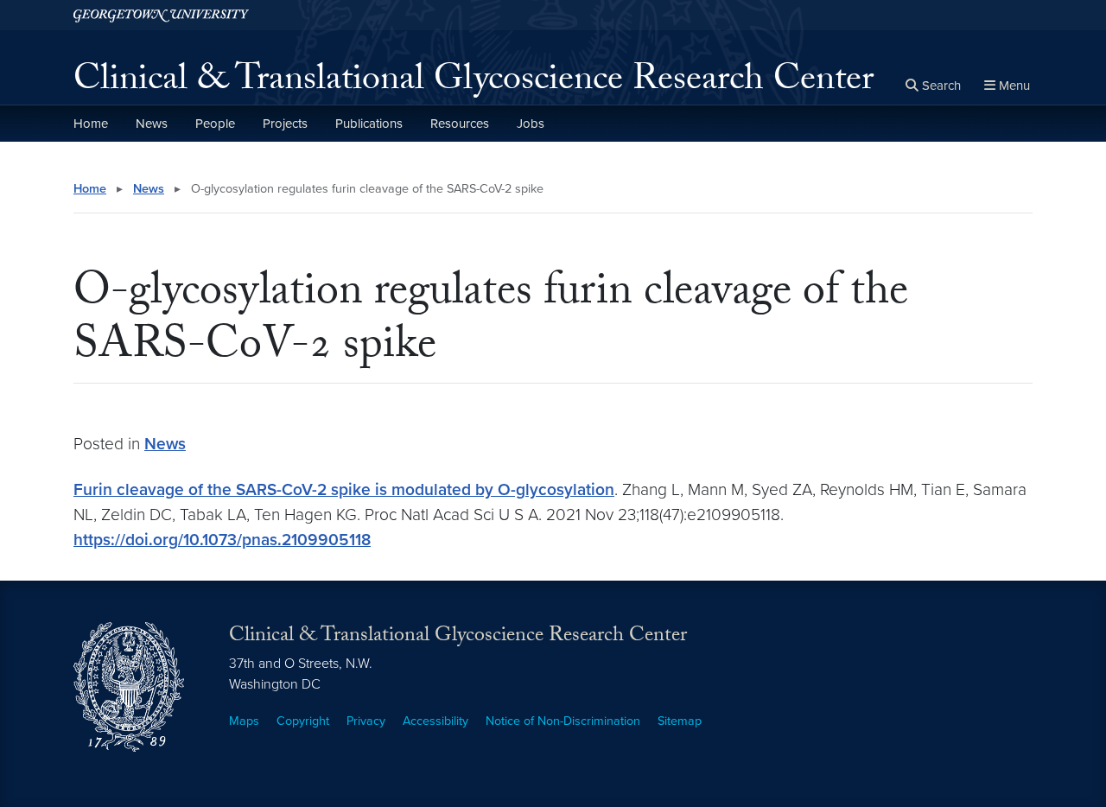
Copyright (302, 721)
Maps (244, 721)
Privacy (365, 721)
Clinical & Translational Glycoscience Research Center (473, 83)
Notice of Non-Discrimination (563, 721)
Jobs (530, 123)
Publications (369, 123)
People (215, 123)
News (152, 123)
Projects (285, 123)
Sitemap (680, 721)
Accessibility (435, 721)
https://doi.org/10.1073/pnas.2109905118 (222, 540)
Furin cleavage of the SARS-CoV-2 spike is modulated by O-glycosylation (343, 489)
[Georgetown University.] (161, 15)
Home (90, 123)
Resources (459, 123)
